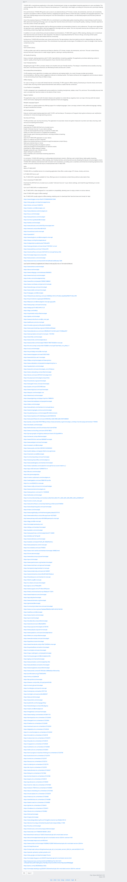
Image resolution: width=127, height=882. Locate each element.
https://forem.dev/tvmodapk (32, 553)
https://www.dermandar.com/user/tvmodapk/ (36, 638)
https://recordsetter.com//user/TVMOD (34, 547)
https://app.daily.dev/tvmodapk (32, 597)
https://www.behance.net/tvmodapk (34, 266)
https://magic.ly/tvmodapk (31, 817)
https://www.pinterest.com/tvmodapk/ (34, 217)
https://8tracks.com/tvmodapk (32, 471)
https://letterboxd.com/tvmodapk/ (33, 395)
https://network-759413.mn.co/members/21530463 (38, 788)
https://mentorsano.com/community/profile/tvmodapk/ (39, 829)
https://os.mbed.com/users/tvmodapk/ (34, 583)
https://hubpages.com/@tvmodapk (33, 293)
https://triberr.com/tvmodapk (32, 509)
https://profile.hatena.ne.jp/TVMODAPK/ (35, 673)
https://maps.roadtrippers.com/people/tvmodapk (37, 653)
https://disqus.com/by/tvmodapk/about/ (35, 240)
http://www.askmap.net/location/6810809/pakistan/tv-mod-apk (41, 518)
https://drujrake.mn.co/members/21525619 (36, 741)
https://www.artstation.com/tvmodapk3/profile (37, 662)
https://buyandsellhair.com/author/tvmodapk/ (36, 647)
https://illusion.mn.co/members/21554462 (35, 811)
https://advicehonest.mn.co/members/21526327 (37, 770)
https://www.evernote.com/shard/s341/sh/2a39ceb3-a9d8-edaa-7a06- (43, 261)
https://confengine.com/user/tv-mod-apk (35, 688)
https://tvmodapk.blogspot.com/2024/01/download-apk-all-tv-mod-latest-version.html (48, 858)
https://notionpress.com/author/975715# (35, 691)
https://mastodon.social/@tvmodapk (34, 454)
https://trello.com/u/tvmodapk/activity (34, 278)
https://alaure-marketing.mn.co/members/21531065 (38, 791)
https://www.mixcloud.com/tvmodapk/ (34, 275)
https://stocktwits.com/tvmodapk (33, 425)
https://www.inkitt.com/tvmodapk (33, 700)
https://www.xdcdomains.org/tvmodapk (35, 600)
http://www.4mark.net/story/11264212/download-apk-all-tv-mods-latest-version (46, 834)
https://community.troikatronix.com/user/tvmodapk (38, 606)
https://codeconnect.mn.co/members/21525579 (37, 738)
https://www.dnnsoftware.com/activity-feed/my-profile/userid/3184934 (43, 504)
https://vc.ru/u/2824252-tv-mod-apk (34, 483)
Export (29, 873)
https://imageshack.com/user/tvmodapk (35, 711)
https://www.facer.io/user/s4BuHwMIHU (35, 624)
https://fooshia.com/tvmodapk (32, 826)
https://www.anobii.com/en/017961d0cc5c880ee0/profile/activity (42, 670)
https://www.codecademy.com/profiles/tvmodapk (37, 372)
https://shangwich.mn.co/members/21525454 (36, 720)
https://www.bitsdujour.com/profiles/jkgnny (36, 706)
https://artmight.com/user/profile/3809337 (36, 694)
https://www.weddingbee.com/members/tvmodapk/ (38, 463)
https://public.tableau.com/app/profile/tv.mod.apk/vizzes (39, 451)
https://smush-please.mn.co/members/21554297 (37, 793)
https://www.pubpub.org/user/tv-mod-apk (35, 629)
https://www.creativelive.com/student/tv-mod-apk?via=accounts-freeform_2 (45, 466)
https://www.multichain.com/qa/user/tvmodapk (37, 565)
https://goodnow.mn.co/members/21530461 (36, 782)
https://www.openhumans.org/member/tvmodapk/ (38, 562)
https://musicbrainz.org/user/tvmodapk (35, 381)
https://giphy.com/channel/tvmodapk (34, 659)
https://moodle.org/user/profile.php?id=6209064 (37, 325)
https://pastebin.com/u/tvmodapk (33, 530)
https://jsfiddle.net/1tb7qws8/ (32, 536)
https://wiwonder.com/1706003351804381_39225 (37, 832)
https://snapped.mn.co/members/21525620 (36, 744)
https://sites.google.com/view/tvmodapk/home (37, 202)
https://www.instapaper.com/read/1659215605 (36, 354)
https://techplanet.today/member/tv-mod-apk (36, 568)
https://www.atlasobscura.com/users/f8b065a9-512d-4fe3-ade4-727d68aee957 (45, 331)
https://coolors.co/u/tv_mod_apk (33, 501)
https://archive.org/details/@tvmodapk (34, 220)
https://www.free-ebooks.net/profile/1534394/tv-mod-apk (40, 644)
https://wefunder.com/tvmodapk (33, 495)
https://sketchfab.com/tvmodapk (33, 337)
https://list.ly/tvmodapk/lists (31, 474)
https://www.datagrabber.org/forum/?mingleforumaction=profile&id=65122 (45, 820)
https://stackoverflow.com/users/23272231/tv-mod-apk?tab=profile (42, 252)
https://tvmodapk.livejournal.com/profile (35, 255)
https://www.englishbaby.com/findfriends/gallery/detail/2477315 (42, 512)
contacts (67, 880)
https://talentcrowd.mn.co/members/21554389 (37, 802)
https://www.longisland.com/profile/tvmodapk (37, 668)
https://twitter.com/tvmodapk (32, 222)
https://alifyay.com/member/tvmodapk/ (35, 527)
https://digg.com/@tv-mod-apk (32, 521)
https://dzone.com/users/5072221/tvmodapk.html (38, 375)
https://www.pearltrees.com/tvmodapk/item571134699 (39, 533)
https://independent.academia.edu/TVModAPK (37, 243)
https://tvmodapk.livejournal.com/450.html (36, 840)
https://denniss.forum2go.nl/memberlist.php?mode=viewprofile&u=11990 (44, 823)
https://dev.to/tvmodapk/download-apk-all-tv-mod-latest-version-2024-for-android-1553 (48, 837)
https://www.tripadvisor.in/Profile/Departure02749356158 (40, 416)
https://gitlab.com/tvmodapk (32, 316)
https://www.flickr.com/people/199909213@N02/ (37, 281)
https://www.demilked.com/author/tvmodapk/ (37, 665)
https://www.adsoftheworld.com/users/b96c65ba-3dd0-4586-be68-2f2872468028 (46, 419)
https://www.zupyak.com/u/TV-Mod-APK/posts (37, 588)
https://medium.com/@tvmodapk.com (34, 208)
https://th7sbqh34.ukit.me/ (31, 846)
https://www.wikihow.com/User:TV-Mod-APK (36, 249)
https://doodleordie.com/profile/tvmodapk (36, 621)
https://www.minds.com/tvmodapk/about (35, 340)
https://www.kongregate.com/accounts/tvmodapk (38, 410)
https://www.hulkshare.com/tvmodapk (34, 539)
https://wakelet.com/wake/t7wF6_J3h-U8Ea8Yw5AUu (38, 542)
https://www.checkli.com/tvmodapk (34, 615)
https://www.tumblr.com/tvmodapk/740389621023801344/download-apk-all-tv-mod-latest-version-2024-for (53, 843)
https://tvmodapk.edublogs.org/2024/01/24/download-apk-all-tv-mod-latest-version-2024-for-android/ (52, 868)
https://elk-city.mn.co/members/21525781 (35, 767)
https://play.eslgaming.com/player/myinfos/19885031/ (39, 398)
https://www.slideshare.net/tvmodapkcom (35, 211)
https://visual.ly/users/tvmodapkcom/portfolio (37, 378)
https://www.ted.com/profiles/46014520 (35, 228)
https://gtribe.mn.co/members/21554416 (35, 805)
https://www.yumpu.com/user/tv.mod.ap (35, 304)
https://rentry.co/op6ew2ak (31, 676)
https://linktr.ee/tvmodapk (31, 814)
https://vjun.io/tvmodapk (31, 559)
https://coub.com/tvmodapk (31, 348)
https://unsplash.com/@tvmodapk (33, 445)
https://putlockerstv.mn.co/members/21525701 (37, 755)
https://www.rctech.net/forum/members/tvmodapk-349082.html (42, 550)
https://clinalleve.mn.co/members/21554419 (36, 808)
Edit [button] (24, 873)
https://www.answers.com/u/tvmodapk (35, 258)
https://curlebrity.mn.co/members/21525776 (36, 764)
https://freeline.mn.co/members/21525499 (35, 723)
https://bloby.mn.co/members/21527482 (35, 773)
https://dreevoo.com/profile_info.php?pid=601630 (37, 682)
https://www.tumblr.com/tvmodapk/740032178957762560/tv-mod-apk (43, 343)
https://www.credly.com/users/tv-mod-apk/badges (38, 486)
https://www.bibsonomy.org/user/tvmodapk (36, 556)
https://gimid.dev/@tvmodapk (32, 603)
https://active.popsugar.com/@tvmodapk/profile (37, 656)
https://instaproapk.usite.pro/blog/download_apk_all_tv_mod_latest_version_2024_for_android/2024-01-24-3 (54, 849)
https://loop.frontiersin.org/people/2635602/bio (37, 299)
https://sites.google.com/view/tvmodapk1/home (37, 855)
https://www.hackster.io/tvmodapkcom (34, 489)
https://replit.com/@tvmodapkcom (33, 709)
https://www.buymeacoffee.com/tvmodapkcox (37, 460)
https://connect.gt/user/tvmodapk (33, 685)
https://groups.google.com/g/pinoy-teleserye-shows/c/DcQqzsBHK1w (43, 433)
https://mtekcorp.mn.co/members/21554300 (36, 796)
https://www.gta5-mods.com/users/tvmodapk (36, 384)
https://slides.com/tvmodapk (32, 404)
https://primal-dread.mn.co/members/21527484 (37, 776)
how (59, 880)
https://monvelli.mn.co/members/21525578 (36, 735)
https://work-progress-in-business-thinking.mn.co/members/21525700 (43, 752)
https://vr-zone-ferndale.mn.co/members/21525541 (38, 732)
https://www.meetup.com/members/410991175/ (37, 714)
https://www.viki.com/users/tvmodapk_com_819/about (39, 369)
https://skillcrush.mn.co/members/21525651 (36, 750)
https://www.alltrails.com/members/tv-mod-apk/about (39, 407)
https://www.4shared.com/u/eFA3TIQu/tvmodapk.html (39, 225)
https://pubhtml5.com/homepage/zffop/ (35, 703)
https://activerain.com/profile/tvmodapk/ (35, 436)
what (55, 880)
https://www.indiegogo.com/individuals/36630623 (37, 272)
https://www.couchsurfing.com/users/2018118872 (38, 430)
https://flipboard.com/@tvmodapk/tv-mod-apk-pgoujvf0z (39, 302)
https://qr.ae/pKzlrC (29, 234)
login (72, 880)
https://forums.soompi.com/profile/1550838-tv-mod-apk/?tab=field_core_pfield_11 (46, 345)
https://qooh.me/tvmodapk (31, 618)
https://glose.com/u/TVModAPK (32, 586)
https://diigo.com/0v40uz (31, 310)
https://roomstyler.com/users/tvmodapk (35, 650)
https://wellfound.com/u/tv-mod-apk (34, 322)
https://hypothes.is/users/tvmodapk (34, 641)
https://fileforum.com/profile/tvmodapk (35, 635)
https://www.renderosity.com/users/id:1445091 (37, 571)
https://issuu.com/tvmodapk (32, 214)
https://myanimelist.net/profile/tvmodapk (35, 313)
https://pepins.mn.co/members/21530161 (35, 779)
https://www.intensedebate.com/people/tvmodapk (38, 401)
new (51, 880)
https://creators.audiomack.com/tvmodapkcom (37, 477)
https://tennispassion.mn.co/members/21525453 (37, 717)
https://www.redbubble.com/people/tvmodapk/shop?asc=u (40, 363)
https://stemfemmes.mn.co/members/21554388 (37, 799)
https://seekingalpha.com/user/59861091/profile (37, 480)
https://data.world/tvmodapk (32, 697)
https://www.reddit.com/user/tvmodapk (35, 290)
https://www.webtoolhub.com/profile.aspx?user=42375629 (40, 515)
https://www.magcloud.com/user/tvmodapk (36, 389)
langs (62, 880)
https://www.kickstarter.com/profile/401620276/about (39, 574)
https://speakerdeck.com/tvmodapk (34, 366)
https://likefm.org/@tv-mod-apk (32, 580)
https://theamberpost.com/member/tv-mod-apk (37, 577)
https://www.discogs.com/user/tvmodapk (35, 287)
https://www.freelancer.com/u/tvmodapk (35, 594)
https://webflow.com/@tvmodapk (33, 612)
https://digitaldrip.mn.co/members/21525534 (36, 729)
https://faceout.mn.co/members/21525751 (35, 761)
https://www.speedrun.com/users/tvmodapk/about (38, 632)
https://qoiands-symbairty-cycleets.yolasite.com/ (37, 852)
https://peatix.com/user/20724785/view (34, 386)
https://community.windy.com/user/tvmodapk (36, 457)
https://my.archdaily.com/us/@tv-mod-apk (35, 351)
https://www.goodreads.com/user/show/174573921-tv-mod (40, 246)
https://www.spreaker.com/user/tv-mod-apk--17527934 (39, 334)
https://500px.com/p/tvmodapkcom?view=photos (37, 360)
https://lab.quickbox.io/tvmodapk (33, 679)
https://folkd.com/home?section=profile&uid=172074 (38, 591)
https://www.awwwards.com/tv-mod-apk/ (35, 545)
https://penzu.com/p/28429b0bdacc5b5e (35, 865)
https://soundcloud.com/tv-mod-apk (34, 231)
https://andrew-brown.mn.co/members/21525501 (37, 726)
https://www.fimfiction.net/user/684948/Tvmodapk (38, 439)
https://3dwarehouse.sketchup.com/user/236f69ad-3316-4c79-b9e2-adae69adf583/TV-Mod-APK (50, 296)
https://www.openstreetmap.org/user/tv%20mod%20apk (39, 328)
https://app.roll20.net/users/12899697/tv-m (36, 468)
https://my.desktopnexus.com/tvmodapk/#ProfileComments (40, 413)
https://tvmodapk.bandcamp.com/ (33, 524)
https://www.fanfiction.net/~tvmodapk (34, 357)
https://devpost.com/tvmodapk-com (34, 392)
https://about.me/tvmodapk (31, 269)
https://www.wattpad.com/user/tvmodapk (35, 442)
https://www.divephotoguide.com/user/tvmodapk (37, 507)
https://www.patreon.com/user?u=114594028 (36, 492)
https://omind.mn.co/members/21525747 (35, 758)
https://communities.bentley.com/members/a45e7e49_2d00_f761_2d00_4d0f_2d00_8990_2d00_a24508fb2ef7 (54, 498)
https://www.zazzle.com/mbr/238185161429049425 (38, 448)
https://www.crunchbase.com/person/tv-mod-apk (37, 284)
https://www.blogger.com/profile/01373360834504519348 (40, 199)
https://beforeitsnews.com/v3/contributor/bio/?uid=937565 (40, 427)
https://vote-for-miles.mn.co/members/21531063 (37, 785)
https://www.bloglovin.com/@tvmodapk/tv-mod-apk (38, 237)
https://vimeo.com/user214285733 (33, 205)
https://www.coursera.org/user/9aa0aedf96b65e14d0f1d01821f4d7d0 (43, 609)
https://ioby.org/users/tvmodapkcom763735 (36, 627)
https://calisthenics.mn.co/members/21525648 (37, 747)
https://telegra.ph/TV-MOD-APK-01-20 (34, 307)
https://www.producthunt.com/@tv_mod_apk (36, 319)
